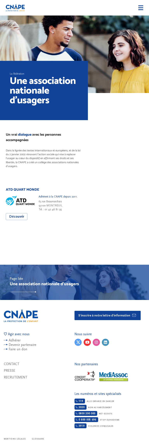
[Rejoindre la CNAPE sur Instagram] (96, 342)
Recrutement (15, 377)
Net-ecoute (95, 413)
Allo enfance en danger (96, 401)
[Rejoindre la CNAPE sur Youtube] (87, 342)
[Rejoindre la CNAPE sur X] (78, 342)
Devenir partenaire (22, 345)
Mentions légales (15, 439)
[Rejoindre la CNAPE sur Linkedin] (105, 342)
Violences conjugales (95, 425)
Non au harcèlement (95, 407)
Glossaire (38, 439)
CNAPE (15, 7)
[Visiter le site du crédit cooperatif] (84, 376)
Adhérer (15, 340)
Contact (11, 364)
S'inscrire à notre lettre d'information (104, 315)
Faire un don (18, 349)
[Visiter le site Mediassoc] (113, 377)
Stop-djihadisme (99, 419)
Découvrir (16, 217)
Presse (9, 371)
